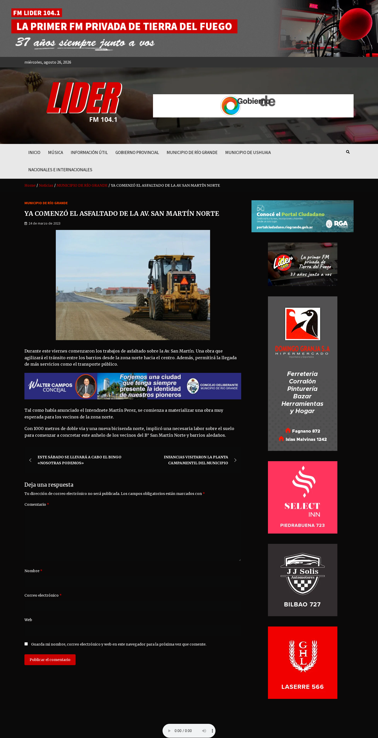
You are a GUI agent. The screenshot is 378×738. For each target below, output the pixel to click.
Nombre (33, 571)
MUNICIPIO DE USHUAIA (248, 152)
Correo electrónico (43, 595)
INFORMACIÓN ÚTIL (89, 152)
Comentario (36, 504)
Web (28, 619)
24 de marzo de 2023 (44, 223)
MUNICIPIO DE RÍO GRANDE (192, 152)
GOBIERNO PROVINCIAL (137, 152)
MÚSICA (55, 152)
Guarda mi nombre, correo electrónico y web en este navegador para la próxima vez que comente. (118, 644)
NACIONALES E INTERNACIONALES (60, 170)
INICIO (34, 152)
